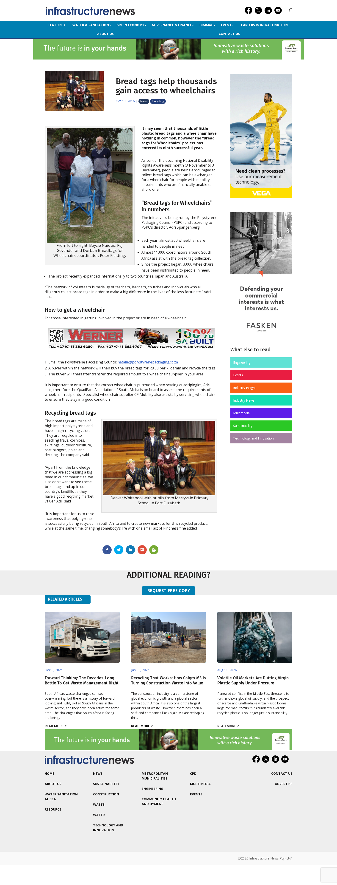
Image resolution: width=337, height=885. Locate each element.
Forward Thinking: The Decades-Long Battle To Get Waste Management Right (82, 680)
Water (99, 815)
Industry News (243, 400)
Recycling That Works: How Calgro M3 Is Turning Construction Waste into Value (168, 680)
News (143, 101)
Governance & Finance (172, 25)
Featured (56, 25)
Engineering (241, 362)
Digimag (206, 25)
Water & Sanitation (90, 25)
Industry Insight (244, 388)
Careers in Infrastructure (265, 25)
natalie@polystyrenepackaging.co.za (148, 362)
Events (227, 25)
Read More (54, 726)
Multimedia (241, 413)
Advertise (283, 784)
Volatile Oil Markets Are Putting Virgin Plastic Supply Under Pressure (253, 680)
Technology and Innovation (253, 438)
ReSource (53, 809)
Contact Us (229, 33)
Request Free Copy (168, 590)
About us (105, 33)
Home (49, 773)
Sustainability (242, 425)
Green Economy (130, 25)
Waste (99, 804)
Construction (106, 794)
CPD (193, 773)
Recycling (158, 101)
